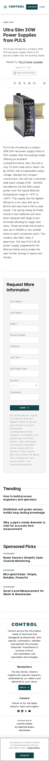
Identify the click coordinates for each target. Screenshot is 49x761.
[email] (34, 83)
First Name (16, 301)
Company (15, 346)
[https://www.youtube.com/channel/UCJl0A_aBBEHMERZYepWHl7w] (29, 711)
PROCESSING (24, 730)
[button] (5, 7)
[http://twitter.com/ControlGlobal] (25, 711)
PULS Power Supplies (31, 62)
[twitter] (24, 83)
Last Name (16, 312)
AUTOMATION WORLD (24, 727)
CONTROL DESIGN (24, 724)
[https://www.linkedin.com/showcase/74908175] (22, 711)
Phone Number (17, 335)
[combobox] (24, 385)
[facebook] (14, 83)
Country (15, 380)
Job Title (15, 357)
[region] (24, 749)
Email (13, 323)
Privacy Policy (34, 748)
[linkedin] (19, 83)
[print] (44, 83)
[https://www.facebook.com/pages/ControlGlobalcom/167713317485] (18, 711)
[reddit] (29, 83)
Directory (8, 22)
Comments (15, 392)
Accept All (24, 755)
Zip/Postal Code (18, 368)
